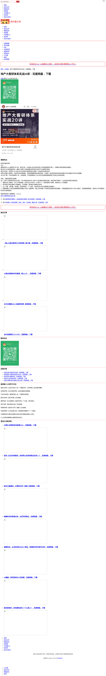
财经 (5, 57)
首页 (2, 69)
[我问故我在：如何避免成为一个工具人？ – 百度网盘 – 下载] (25, 634)
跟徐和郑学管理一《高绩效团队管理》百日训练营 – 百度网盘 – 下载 (25, 199)
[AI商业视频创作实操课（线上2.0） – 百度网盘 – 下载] (25, 270)
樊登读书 (6, 9)
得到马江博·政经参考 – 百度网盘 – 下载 (15, 378)
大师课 (7, 13)
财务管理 (6, 59)
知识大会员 (7, 17)
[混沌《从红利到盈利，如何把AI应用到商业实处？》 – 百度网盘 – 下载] (25, 482)
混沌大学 (6, 7)
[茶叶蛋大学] (11, 23)
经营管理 (6, 43)
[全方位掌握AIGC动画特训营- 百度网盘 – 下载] (25, 300)
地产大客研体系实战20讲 (8, 196)
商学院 (6, 15)
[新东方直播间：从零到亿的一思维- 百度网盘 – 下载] (25, 513)
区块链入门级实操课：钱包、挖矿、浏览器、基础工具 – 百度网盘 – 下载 (26, 202)
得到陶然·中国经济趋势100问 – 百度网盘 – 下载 (18, 374)
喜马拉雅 (6, 45)
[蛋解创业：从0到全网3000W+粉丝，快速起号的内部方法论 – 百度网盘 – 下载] (25, 573)
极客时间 (6, 51)
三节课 (6, 55)
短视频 (6, 11)
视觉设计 (6, 53)
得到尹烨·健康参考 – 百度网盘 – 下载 (15, 376)
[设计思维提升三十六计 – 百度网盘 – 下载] (25, 331)
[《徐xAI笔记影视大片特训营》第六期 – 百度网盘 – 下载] (25, 239)
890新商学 (7, 49)
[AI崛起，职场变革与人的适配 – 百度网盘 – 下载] (25, 604)
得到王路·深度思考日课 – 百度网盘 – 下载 (16, 372)
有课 (2, 78)
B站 (5, 47)
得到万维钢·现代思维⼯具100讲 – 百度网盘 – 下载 (18, 380)
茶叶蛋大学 (60, 658)
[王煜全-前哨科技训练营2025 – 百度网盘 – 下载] (25, 452)
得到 (5, 5)
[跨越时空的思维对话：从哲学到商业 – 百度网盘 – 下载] (25, 543)
